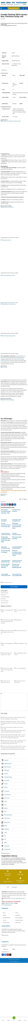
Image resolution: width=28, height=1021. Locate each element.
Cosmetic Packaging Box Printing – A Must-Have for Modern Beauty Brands (13, 723)
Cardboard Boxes (4, 592)
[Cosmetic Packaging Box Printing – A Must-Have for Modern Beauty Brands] (10, 721)
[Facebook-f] (3, 955)
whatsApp (8, 1020)
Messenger (19, 1020)
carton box (17, 356)
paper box (23, 356)
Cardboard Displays (5, 596)
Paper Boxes (3, 594)
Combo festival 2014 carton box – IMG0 (9, 302)
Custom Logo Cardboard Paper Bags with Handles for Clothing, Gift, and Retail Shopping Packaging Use (13, 736)
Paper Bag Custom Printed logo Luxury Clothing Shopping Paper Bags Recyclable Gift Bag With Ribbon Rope (13, 742)
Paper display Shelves (5, 357)
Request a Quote (25, 1020)
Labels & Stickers (4, 602)
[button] (1, 8)
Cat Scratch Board (5, 600)
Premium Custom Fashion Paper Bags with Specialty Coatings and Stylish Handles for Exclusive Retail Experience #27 (13, 748)
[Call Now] (14, 1018)
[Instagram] (10, 955)
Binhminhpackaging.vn (7, 905)
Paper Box (3, 18)
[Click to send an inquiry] (4, 70)
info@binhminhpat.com (10, 903)
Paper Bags (3, 598)
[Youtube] (8, 955)
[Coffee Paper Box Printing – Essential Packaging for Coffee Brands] (7, 717)
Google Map (3, 1020)
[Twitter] (5, 955)
